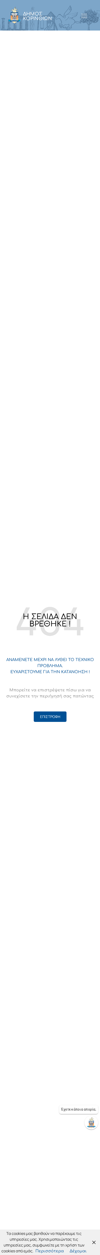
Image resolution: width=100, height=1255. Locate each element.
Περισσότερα (49, 1251)
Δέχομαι (78, 1251)
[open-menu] (84, 16)
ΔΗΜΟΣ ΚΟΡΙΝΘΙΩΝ (37, 16)
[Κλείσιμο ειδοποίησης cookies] (94, 1242)
